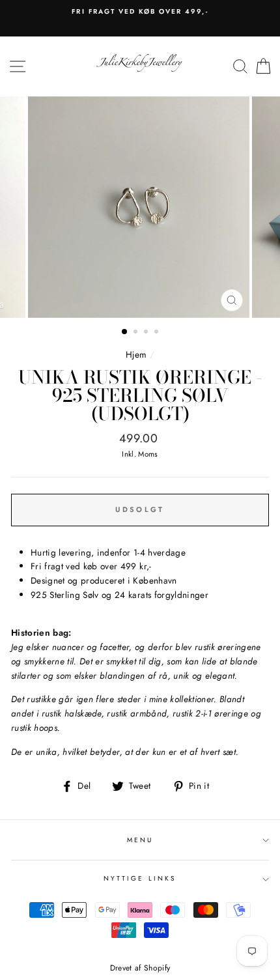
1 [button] (125, 332)
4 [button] (157, 333)
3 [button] (147, 333)
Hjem (136, 354)
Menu (140, 840)
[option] (140, 12)
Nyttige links (140, 878)
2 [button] (136, 333)
